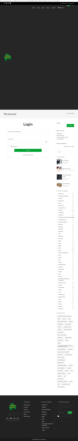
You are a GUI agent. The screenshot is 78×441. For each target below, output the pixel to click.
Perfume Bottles (62, 264)
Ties (59, 384)
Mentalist (60, 354)
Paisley (71, 365)
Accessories (61, 193)
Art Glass (60, 198)
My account (71, 113)
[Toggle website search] (72, 5)
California (68, 324)
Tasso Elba (60, 378)
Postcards (60, 267)
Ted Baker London (62, 381)
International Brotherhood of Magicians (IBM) (65, 346)
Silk (69, 373)
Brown (71, 321)
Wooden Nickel (66, 384)
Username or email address (15, 131)
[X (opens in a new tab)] (4, 3)
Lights (59, 241)
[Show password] (46, 141)
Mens (59, 248)
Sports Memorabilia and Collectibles (63, 279)
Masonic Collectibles (63, 352)
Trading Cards (61, 294)
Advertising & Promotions (64, 316)
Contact (26, 407)
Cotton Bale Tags (62, 219)
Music (59, 255)
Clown (59, 329)
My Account (64, 3)
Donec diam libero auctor (62, 137)
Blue (69, 318)
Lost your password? (28, 155)
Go (70, 412)
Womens (60, 306)
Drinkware (60, 226)
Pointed (69, 368)
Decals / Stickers (62, 335)
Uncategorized (61, 297)
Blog (25, 414)
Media (59, 245)
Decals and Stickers (62, 222)
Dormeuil (60, 337)
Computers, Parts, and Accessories (66, 217)
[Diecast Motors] (59, 184)
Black (64, 318)
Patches (60, 262)
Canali (59, 326)
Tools (59, 292)
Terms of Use (27, 411)
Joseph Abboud (62, 349)
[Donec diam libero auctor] (59, 177)
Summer (60, 285)
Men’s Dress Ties (60, 135)
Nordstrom (61, 362)
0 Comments (65, 163)
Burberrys (60, 324)
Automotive (61, 200)
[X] (7, 419)
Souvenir (60, 276)
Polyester (60, 370)
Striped (59, 376)
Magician (70, 349)
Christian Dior (67, 326)
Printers (60, 271)
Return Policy (27, 416)
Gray (67, 340)
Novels (59, 257)
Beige (59, 318)
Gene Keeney (68, 337)
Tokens (60, 289)
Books (59, 203)
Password (11, 139)
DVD (59, 233)
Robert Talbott (62, 373)
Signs (59, 274)
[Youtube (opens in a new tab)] (10, 3)
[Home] (66, 113)
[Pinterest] (17, 419)
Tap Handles (61, 287)
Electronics (60, 236)
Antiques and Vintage (63, 196)
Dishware (60, 224)
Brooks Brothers (62, 321)
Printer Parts (59, 133)
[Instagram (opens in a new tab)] (8, 3)
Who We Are (27, 405)
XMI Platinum (61, 386)
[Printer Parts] (59, 161)
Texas (70, 381)
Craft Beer (60, 332)
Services (26, 409)
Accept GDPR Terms (65, 416)
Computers (60, 215)
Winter (59, 301)
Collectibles (61, 212)
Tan (65, 376)
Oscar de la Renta (62, 365)
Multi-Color (61, 357)
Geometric (60, 340)
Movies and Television (63, 252)
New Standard (61, 360)
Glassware (60, 238)
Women (60, 304)
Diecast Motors (60, 139)
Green (59, 343)
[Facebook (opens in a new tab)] (6, 3)
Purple (67, 370)
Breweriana (60, 205)
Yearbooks (60, 308)
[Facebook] (10, 419)
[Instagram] (14, 419)
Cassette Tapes (61, 207)
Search (58, 123)
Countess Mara (68, 329)
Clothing (60, 210)
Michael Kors (68, 354)
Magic (59, 243)
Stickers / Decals (62, 282)
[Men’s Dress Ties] (59, 169)
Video (59, 299)
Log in (28, 150)
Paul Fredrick (61, 368)
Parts (59, 259)
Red (72, 370)
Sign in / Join (71, 3)
